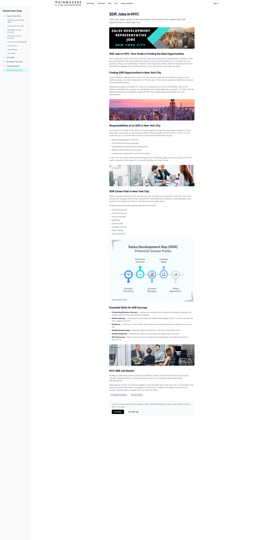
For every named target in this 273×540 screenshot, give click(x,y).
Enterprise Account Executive (14, 37)
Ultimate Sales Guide (12, 11)
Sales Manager (12, 49)
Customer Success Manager (17, 42)
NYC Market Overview (119, 395)
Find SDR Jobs (133, 412)
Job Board (101, 3)
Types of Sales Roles (13, 16)
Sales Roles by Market (14, 70)
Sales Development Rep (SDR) (15, 21)
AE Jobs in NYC (136, 395)
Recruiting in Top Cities (14, 62)
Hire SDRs (117, 412)
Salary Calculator (127, 3)
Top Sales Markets (13, 66)
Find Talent (90, 3)
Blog (109, 3)
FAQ (116, 3)
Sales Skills (10, 57)
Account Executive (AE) (15, 26)
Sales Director (12, 46)
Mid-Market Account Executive (14, 31)
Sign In (216, 3)
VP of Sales (11, 53)
